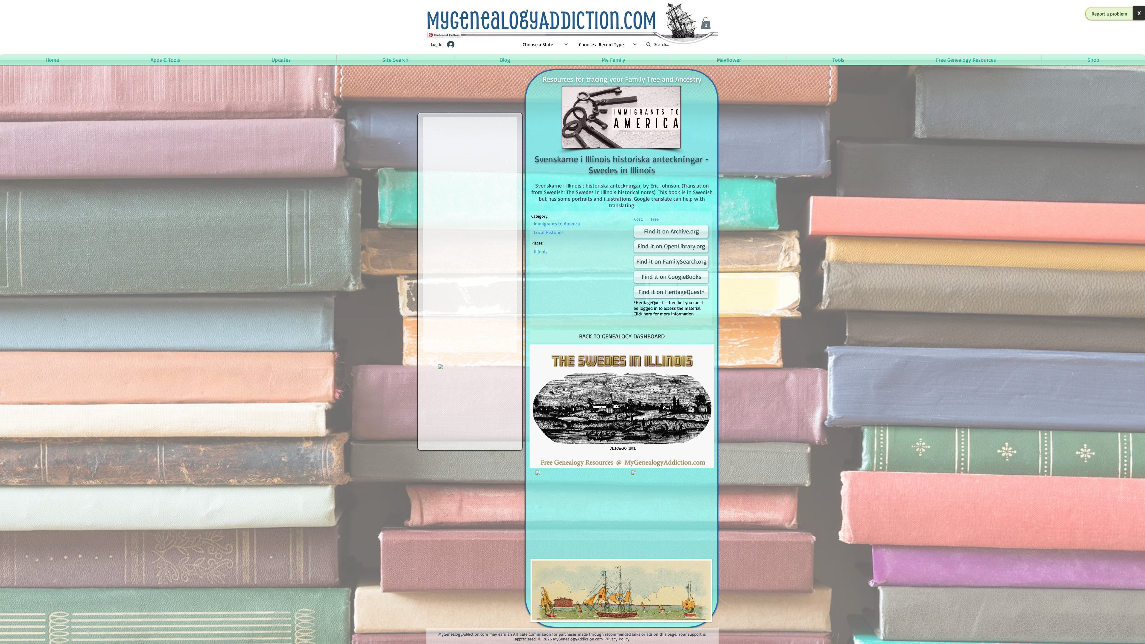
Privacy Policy (616, 638)
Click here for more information (664, 314)
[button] (1109, 13)
